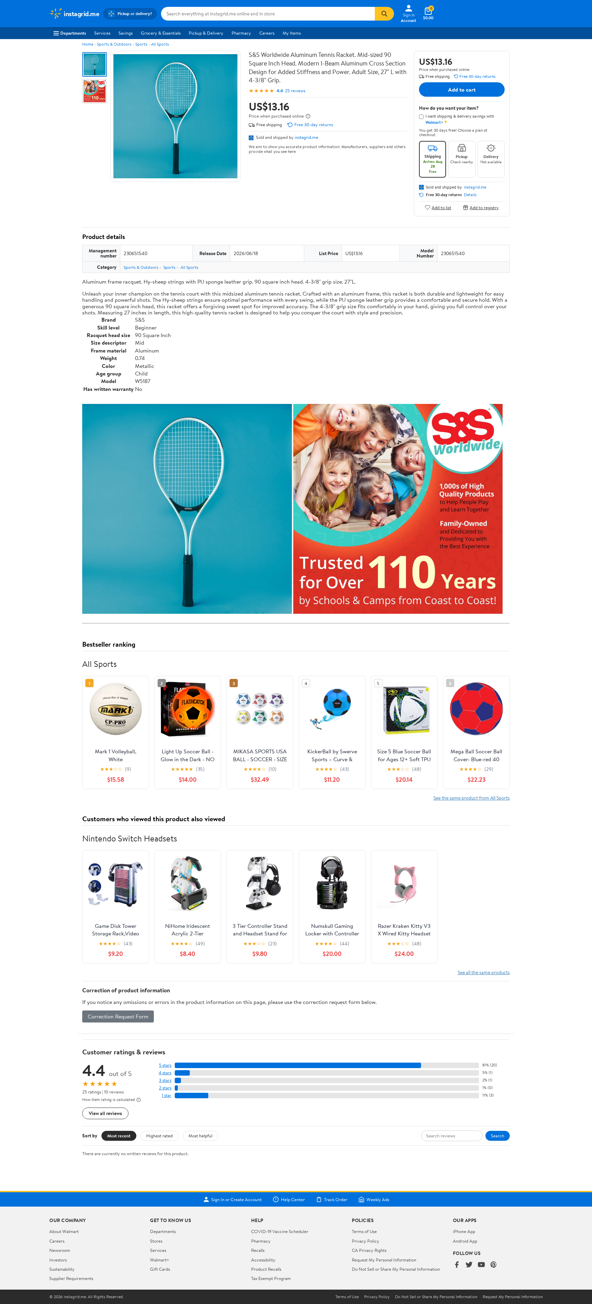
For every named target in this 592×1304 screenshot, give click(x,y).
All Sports (160, 44)
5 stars (165, 1065)
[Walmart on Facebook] (456, 1265)
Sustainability (62, 1269)
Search (497, 1136)
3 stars (165, 1080)
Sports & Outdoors (114, 44)
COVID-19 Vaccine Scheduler (279, 1231)
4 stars (165, 1072)
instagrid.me (306, 137)
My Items (292, 33)
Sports (141, 44)
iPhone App (464, 1231)
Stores (156, 1241)
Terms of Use (364, 1231)
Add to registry (484, 207)
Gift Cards (160, 1269)
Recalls (257, 1250)
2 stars (165, 1087)
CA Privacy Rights (369, 1250)
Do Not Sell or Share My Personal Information (396, 1269)
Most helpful (200, 1136)
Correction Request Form (118, 1016)
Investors (58, 1260)
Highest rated (159, 1136)
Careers (266, 33)
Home (87, 44)
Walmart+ (159, 1260)
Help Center (293, 1199)
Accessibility (263, 1260)
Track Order (335, 1199)
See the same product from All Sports (471, 797)
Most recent (119, 1136)
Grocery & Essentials (161, 33)
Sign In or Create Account (236, 1199)
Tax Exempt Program (271, 1278)
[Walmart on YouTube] (481, 1265)
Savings (126, 33)
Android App (465, 1241)
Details (470, 194)
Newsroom (59, 1250)
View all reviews (105, 1113)
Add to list (441, 207)
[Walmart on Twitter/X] (469, 1265)
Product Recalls (266, 1269)
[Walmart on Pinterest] (493, 1265)
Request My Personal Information (384, 1260)
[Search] (384, 14)
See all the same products (484, 972)
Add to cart (462, 89)
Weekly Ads (378, 1199)
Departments (73, 33)
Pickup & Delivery (206, 33)
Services (102, 33)
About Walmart (64, 1231)
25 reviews (295, 90)
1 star (166, 1095)
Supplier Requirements (71, 1278)
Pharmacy (241, 33)
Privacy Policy (365, 1241)
